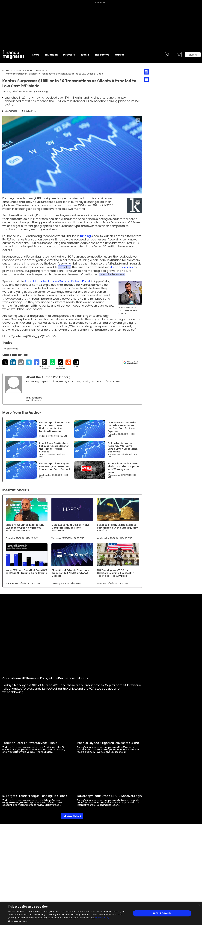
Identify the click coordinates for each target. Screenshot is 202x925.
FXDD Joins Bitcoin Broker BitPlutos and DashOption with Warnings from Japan (123, 468)
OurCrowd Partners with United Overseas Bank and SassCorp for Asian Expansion (122, 427)
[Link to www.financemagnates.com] (134, 205)
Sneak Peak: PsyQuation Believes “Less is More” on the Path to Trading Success (54, 447)
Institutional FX (24, 70)
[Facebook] (36, 362)
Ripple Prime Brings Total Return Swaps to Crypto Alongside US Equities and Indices (25, 527)
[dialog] (101, 913)
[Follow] (60, 364)
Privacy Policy (102, 917)
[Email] (21, 362)
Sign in (193, 54)
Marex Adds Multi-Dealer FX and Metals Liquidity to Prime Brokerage (70, 527)
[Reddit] (68, 362)
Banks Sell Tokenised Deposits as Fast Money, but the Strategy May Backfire (117, 527)
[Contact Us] (146, 79)
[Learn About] (44, 364)
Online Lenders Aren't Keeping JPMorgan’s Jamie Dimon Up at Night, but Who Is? (123, 447)
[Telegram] (29, 362)
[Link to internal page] (13, 384)
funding (85, 236)
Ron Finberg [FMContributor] (42, 91)
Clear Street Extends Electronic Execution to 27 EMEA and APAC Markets (70, 573)
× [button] (198, 905)
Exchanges (42, 70)
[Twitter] (5, 362)
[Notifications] (179, 54)
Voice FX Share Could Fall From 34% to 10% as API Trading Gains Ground (26, 572)
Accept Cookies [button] (162, 913)
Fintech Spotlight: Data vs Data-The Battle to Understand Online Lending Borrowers (54, 427)
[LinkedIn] (13, 362)
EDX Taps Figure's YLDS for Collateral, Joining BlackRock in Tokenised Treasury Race (115, 573)
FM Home (7, 70)
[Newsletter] (146, 72)
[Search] (167, 54)
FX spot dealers (122, 267)
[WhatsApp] (52, 362)
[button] (68, 921)
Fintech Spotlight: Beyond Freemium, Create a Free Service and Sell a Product (54, 466)
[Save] (76, 363)
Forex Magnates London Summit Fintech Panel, (57, 281)
